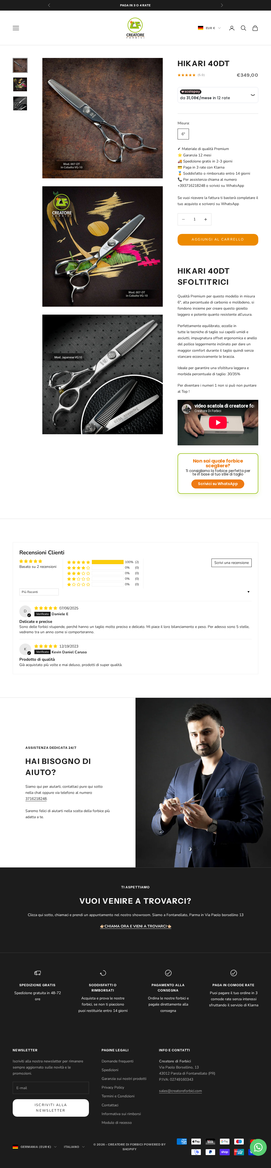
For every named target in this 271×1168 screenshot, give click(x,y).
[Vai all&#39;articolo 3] (20, 103)
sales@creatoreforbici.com (180, 1090)
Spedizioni (110, 1069)
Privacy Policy (113, 1087)
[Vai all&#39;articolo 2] (20, 84)
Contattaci (110, 1105)
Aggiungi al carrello (218, 239)
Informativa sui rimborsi (121, 1113)
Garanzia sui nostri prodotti (124, 1078)
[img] (46, 608)
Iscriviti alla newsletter (51, 1108)
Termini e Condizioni (118, 1096)
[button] (78, 562)
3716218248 (36, 798)
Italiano (71, 1147)
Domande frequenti (117, 1061)
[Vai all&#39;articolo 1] (20, 65)
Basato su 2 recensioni (37, 566)
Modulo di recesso (117, 1122)
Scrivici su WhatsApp (218, 483)
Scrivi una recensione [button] (231, 562)
